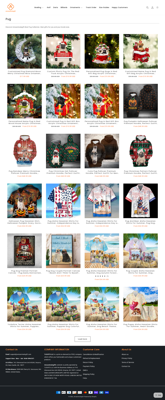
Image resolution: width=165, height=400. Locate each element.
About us (125, 354)
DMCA (85, 370)
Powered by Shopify (90, 396)
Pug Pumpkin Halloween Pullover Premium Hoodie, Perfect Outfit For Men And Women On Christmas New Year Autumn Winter (140, 122)
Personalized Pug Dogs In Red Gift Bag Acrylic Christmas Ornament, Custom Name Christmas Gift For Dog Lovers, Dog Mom (102, 72)
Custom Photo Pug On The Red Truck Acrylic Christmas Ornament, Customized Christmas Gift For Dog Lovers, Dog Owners (63, 72)
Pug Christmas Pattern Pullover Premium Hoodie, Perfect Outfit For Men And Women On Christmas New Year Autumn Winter (140, 172)
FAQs (85, 378)
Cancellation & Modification (93, 354)
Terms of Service (128, 362)
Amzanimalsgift (79, 396)
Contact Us (126, 366)
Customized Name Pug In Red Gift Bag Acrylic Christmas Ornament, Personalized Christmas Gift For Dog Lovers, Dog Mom (140, 72)
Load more (82, 339)
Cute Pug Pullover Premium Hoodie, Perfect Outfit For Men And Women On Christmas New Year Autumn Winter (102, 172)
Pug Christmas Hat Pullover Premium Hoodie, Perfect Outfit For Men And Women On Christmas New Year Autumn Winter (63, 172)
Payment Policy (89, 366)
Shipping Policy (89, 374)
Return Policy (88, 362)
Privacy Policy (127, 358)
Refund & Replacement (91, 358)
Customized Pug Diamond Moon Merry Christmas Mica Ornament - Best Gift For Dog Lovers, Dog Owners (24, 72)
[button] (39, 7)
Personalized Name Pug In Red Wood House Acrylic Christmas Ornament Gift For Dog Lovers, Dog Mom (24, 122)
